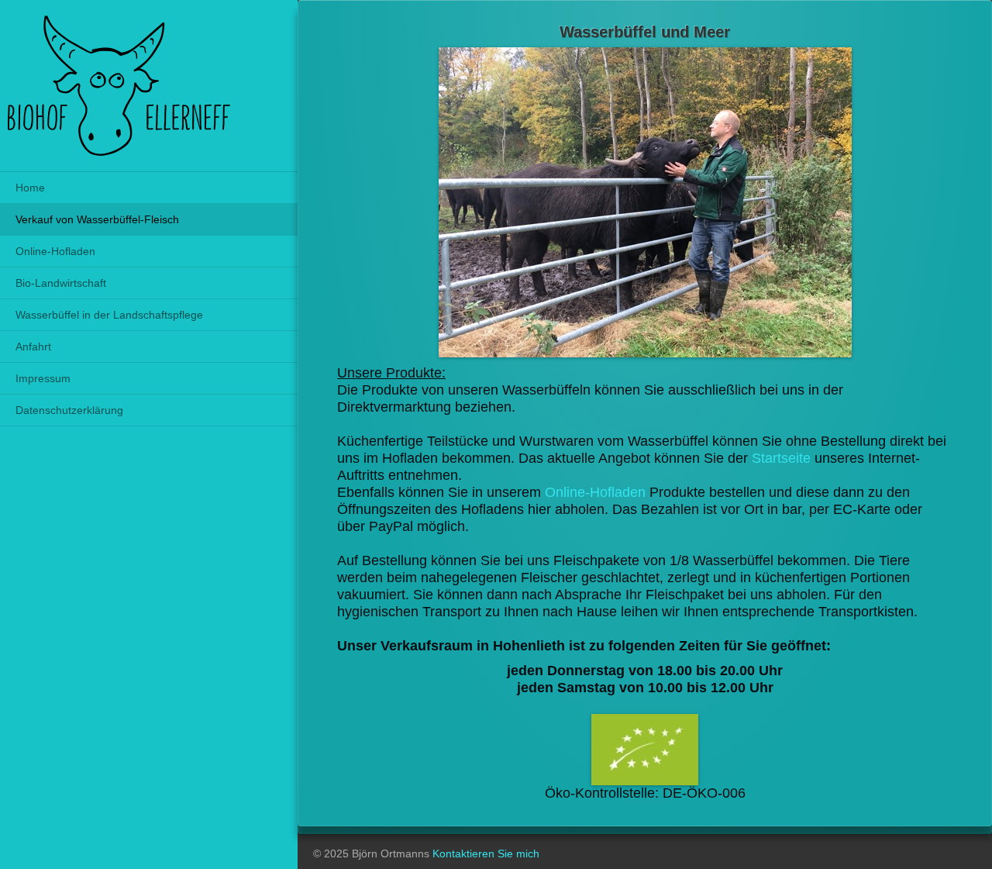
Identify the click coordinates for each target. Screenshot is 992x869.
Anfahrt (33, 346)
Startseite (781, 458)
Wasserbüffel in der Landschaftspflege (109, 315)
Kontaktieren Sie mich (485, 853)
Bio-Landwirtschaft (61, 283)
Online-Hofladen (55, 251)
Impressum (43, 378)
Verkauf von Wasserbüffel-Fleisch (97, 219)
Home (30, 187)
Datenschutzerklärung (69, 410)
